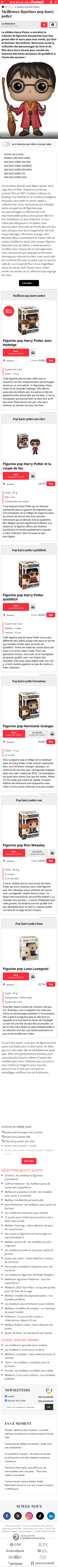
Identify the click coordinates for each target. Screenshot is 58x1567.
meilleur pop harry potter (17, 157)
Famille (10, 1397)
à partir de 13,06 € (37, 733)
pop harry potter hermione (18, 169)
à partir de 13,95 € (14, 852)
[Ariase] (15, 1563)
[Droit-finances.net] (43, 1551)
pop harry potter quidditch (18, 165)
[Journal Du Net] (43, 1545)
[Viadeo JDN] (43, 1557)
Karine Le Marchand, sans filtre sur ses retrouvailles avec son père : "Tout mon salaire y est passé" (26, 1471)
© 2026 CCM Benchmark (44, 1531)
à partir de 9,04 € (37, 852)
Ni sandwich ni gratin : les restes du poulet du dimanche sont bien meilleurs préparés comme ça (28, 1458)
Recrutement (47, 1526)
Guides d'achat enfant (28, 6)
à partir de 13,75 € (16, 475)
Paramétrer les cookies (34, 1529)
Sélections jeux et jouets (22, 1170)
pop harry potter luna (15, 176)
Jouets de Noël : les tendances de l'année (28, 1333)
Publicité (36, 1526)
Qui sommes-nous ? (13, 1526)
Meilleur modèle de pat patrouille (24, 1200)
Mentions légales (10, 1531)
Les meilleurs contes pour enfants (24, 1349)
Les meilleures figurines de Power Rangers (29, 1274)
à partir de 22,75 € (16, 976)
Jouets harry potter (16, 1145)
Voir (51, 360)
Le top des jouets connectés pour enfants (29, 1150)
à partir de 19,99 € (16, 352)
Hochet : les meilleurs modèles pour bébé (29, 1370)
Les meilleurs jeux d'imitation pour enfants (29, 1304)
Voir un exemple (45, 1396)
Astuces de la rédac (16, 1401)
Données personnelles (12, 1529)
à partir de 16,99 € (14, 733)
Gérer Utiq (50, 1529)
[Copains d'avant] (15, 1557)
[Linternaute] (15, 1550)
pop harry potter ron (14, 173)
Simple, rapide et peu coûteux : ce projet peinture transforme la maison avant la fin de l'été (29, 1434)
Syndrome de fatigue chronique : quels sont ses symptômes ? (28, 1446)
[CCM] (15, 1545)
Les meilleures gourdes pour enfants (26, 1345)
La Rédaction (8, 23)
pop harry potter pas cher (17, 161)
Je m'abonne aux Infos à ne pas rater (31, 144)
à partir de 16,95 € (16, 606)
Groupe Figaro (26, 1531)
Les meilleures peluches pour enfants (26, 1213)
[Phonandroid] (43, 1563)
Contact (27, 1526)
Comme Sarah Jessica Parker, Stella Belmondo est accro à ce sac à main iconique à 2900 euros (29, 1485)
